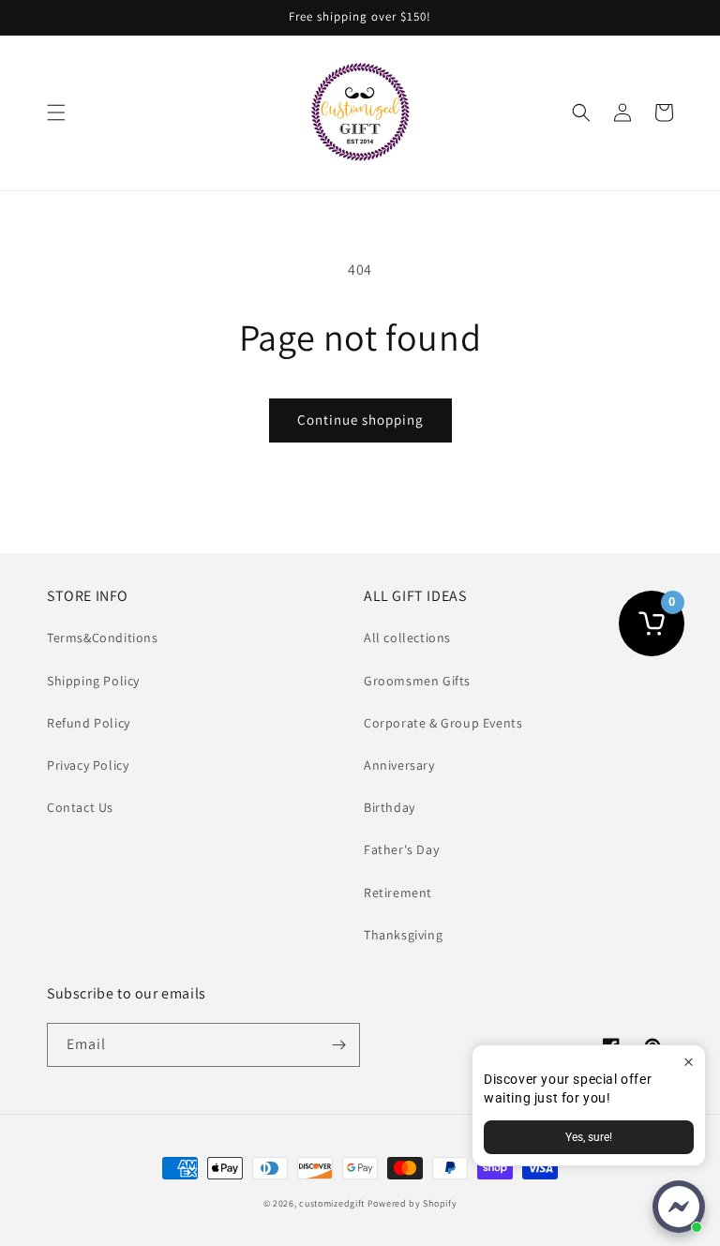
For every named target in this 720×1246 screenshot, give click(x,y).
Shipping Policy (93, 680)
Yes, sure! (588, 1137)
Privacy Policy (87, 765)
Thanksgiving (403, 934)
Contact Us (80, 807)
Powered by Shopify (413, 1203)
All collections (407, 637)
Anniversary (399, 765)
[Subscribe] (338, 1045)
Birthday (389, 807)
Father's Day (401, 849)
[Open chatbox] (678, 1206)
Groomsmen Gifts (417, 680)
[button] (56, 112)
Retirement (398, 892)
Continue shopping (360, 419)
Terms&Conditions (102, 637)
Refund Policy (88, 722)
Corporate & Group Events (443, 722)
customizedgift (332, 1203)
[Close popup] (688, 1062)
